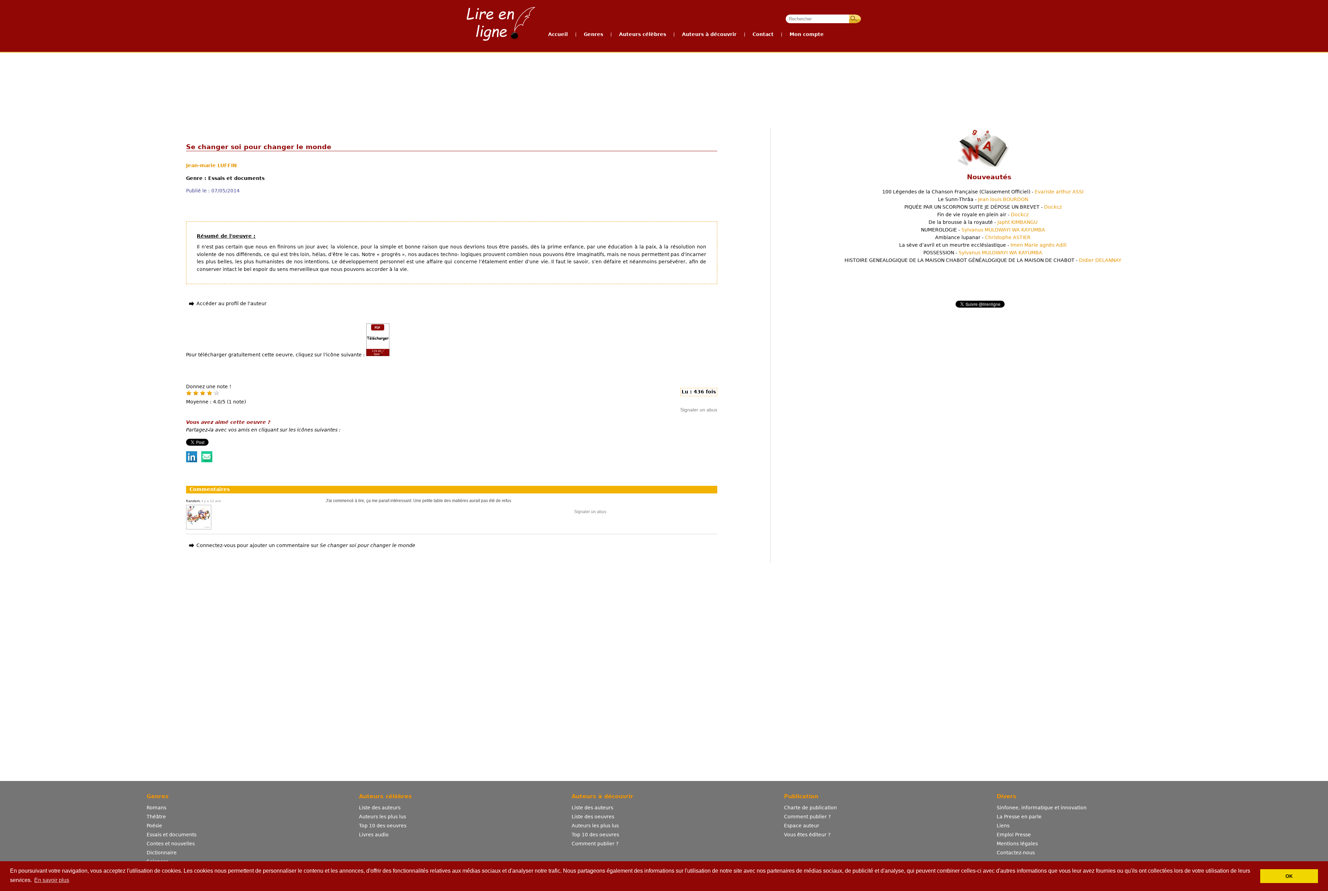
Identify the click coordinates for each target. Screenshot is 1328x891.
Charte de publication (810, 807)
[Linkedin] (191, 460)
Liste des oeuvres (593, 816)
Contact (763, 34)
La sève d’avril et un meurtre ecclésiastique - (983, 245)
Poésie (154, 825)
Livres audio (374, 834)
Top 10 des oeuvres (382, 825)
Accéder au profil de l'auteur (231, 303)
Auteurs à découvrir (709, 34)
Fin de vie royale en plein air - (983, 214)
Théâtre (156, 816)
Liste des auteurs (379, 807)
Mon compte (807, 34)
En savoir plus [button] (51, 880)
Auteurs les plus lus (382, 816)
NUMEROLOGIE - (983, 230)
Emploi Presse (1014, 834)
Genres (593, 34)
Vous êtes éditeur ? (807, 834)
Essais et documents (171, 834)
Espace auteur (801, 825)
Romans (156, 807)
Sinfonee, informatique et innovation (1042, 807)
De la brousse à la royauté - (983, 222)
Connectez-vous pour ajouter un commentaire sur (305, 545)
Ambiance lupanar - (983, 237)
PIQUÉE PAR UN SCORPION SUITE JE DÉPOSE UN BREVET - (983, 207)
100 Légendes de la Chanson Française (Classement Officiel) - (982, 191)
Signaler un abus (698, 409)
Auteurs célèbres (642, 34)
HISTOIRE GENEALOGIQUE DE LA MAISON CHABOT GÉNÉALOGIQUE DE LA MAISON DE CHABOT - (983, 260)
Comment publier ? (595, 843)
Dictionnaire (162, 852)
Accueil (558, 34)
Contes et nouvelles (171, 843)
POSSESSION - (982, 252)
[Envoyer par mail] (206, 460)
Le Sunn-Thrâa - (983, 199)
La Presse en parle (1019, 816)
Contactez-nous (1016, 852)
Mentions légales (1017, 843)
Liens (1003, 825)
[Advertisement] (664, 78)
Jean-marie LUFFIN (211, 165)
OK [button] (1289, 876)
